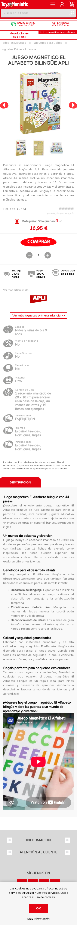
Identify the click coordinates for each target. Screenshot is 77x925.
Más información (38, 918)
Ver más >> (38, 315)
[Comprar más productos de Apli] (38, 305)
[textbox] (34, 13)
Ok (38, 908)
